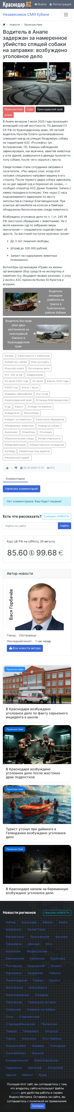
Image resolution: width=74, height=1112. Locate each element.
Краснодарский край (50, 109)
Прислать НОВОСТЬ (57, 912)
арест (19, 406)
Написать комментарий (21, 488)
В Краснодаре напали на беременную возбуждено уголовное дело (37, 891)
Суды (30, 109)
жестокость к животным (34, 355)
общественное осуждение (47, 444)
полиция (46, 432)
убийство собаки (16, 361)
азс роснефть (41, 361)
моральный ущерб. (18, 457)
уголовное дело (40, 368)
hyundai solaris (15, 368)
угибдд (10, 451)
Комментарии (15, 478)
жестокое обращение (50, 419)
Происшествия (14, 109)
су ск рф (43, 393)
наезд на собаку (49, 425)
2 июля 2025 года (17, 381)
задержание (35, 374)
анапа (9, 355)
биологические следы (20, 438)
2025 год (11, 387)
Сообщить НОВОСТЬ (56, 516)
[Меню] (66, 14)
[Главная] (4, 24)
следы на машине (40, 406)
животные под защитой (35, 451)
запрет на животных (18, 419)
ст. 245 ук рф (14, 374)
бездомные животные (20, 425)
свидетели (13, 412)
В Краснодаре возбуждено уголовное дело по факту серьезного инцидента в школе (37, 713)
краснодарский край (18, 400)
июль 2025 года (58, 381)
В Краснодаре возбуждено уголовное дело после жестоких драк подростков (33, 773)
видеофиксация (15, 444)
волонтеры (32, 412)
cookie (15, 1092)
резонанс (12, 432)
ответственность (50, 438)
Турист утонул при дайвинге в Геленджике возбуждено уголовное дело (36, 833)
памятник (29, 432)
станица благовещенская (52, 400)
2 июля (38, 381)
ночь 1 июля (30, 387)
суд (8, 406)
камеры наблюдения (19, 393)
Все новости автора (26, 648)
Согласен (38, 1105)
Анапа (8, 114)
